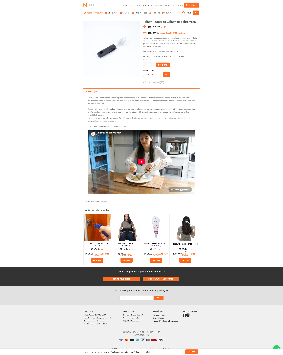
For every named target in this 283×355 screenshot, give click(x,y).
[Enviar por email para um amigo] (154, 82)
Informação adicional (98, 201)
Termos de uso (159, 315)
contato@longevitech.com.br (101, 317)
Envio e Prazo (158, 318)
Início (124, 5)
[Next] (199, 240)
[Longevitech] (94, 5)
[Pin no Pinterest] (158, 82)
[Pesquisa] (196, 13)
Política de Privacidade (142, 352)
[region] (141, 352)
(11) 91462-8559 (99, 315)
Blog (172, 5)
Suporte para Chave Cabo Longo (97, 245)
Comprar (163, 65)
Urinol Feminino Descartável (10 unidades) (156, 245)
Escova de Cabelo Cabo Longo (185, 244)
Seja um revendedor (144, 5)
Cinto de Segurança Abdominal (126, 245)
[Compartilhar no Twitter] (149, 82)
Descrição (92, 91)
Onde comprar (162, 5)
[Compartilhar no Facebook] (145, 82)
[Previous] (83, 240)
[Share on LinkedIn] (162, 82)
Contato (179, 5)
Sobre (131, 5)
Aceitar (191, 352)
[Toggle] (85, 91)
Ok (166, 74)
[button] (276, 348)
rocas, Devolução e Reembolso (166, 321)
